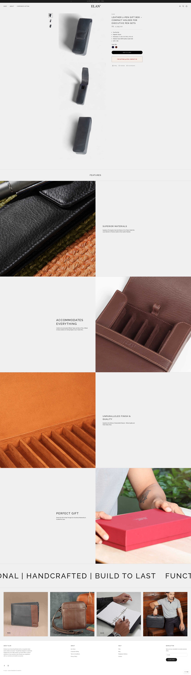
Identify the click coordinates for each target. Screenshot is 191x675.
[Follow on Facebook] (4, 665)
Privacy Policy (74, 656)
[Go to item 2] (50, 21)
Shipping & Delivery (122, 654)
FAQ (119, 649)
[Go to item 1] (50, 15)
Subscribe (171, 659)
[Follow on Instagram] (8, 665)
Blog (119, 651)
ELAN (113, 14)
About (12, 6)
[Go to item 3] (50, 26)
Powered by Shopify (16, 670)
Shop (5, 6)
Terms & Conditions (75, 654)
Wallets (9, 632)
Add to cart (127, 52)
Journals (102, 632)
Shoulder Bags (57, 632)
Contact (120, 656)
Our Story (73, 649)
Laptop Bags (149, 632)
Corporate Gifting (23, 6)
